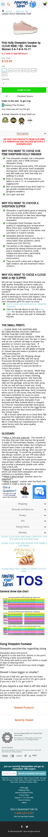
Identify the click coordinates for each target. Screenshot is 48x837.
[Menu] (3, 4)
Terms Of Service (24, 800)
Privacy (22, 515)
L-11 (4, 74)
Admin (24, 803)
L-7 (16, 70)
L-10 (34, 70)
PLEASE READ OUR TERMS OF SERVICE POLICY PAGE (24, 570)
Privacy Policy (24, 795)
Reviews (23, 532)
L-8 (22, 70)
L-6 (10, 70)
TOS (23, 521)
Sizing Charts (22, 526)
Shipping (22, 504)
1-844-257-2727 (24, 813)
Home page (24, 788)
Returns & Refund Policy (24, 793)
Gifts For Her (22, 11)
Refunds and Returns (22, 509)
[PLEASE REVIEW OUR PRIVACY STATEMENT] (24, 556)
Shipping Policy (24, 790)
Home (8, 11)
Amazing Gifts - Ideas (20, 831)
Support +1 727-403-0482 (24, 798)
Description (23, 133)
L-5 (4, 70)
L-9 (28, 70)
